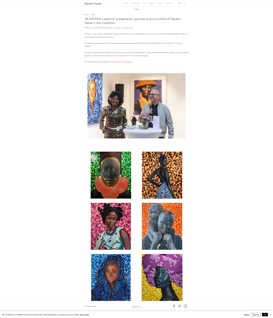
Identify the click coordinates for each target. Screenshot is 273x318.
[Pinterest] (179, 306)
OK (265, 315)
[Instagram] (185, 306)
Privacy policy (84, 315)
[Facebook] (174, 306)
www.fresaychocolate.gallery (121, 62)
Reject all (256, 315)
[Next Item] (181, 106)
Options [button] (246, 315)
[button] (135, 3)
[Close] (270, 314)
